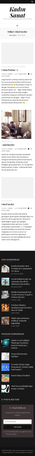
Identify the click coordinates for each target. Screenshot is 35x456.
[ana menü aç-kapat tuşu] (17, 26)
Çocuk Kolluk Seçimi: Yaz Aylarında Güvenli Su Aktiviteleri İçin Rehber (21, 281)
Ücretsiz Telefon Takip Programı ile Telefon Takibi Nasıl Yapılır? (22, 367)
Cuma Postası (7, 66)
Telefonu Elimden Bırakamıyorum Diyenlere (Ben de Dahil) (21, 307)
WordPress (29, 452)
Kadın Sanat (17, 12)
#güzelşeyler (7, 144)
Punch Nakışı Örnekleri (20, 375)
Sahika (10, 74)
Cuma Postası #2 (9, 69)
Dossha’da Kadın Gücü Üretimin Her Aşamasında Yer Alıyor (21, 268)
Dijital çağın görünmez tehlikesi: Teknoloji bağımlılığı (20, 320)
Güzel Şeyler (20, 66)
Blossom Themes (14, 452)
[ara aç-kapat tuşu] (32, 1)
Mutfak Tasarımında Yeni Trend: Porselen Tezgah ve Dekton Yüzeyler (22, 294)
